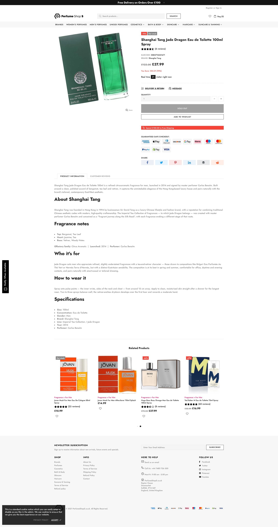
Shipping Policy (89, 472)
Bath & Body (59, 472)
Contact (86, 478)
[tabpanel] (74, 388)
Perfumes (58, 465)
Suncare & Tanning (62, 482)
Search (174, 16)
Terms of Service (61, 485)
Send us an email (152, 462)
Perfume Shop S (68, 16)
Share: (144, 158)
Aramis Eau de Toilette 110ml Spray (69, 400)
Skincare (57, 475)
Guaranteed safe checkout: (155, 136)
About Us (87, 462)
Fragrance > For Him (63, 397)
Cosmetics (58, 468)
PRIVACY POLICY (40, 520)
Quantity (146, 94)
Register (209, 8)
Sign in (219, 8)
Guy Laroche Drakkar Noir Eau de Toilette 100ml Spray (115, 401)
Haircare (58, 478)
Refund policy (60, 488)
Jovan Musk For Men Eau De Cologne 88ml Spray (159, 401)
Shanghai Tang (155, 58)
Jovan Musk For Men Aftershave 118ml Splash (204, 400)
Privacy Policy (89, 465)
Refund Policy (89, 475)
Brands (57, 462)
